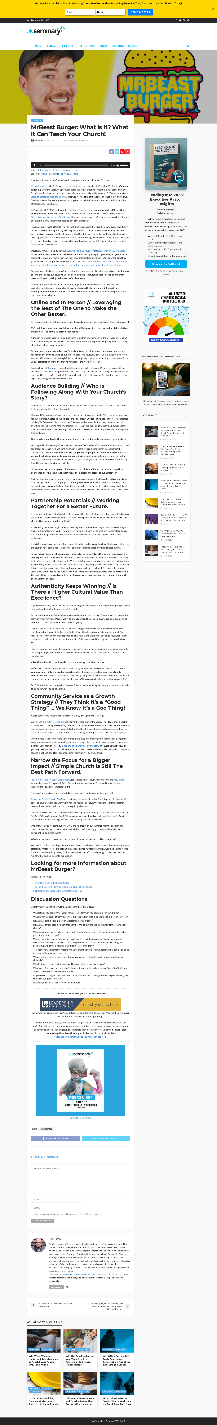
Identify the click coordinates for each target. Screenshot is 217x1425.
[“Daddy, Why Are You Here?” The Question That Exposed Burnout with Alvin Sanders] (151, 519)
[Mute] (117, 165)
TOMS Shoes (57, 721)
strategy (37, 121)
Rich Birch (39, 140)
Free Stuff (68, 46)
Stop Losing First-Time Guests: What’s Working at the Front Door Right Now (117, 1401)
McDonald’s (119, 779)
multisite (34, 1388)
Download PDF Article (80, 1117)
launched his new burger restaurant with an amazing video (97, 250)
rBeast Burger (62, 882)
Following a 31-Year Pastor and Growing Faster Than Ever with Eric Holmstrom (80, 1401)
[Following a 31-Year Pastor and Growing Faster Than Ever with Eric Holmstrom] (80, 1383)
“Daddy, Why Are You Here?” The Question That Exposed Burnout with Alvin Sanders (173, 518)
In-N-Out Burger (62, 217)
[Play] (34, 165)
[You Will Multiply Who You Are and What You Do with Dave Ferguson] (151, 535)
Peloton (48, 368)
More (75, 173)
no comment (69, 140)
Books (103, 46)
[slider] (124, 165)
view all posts (56, 1287)
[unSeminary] (46, 30)
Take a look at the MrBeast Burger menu (50, 779)
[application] (80, 165)
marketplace (83, 140)
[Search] (187, 46)
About (39, 46)
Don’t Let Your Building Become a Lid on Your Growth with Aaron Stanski (43, 1401)
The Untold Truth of (43, 882)
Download (66, 170)
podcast (34, 1349)
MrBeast (105, 180)
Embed (76, 170)
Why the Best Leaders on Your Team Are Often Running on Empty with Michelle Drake (80, 1360)
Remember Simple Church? (44, 799)
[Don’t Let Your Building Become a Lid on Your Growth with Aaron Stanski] (44, 1383)
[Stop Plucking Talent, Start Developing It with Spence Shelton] (151, 468)
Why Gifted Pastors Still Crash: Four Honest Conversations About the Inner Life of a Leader (116, 1360)
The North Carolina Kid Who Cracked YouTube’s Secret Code (62, 886)
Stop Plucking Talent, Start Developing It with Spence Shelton (172, 467)
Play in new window (49, 170)
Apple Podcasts (49, 173)
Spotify (62, 173)
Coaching (118, 46)
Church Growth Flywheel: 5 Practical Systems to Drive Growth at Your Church (86, 1274)
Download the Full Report (166, 264)
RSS (69, 173)
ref (87, 375)
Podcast (52, 46)
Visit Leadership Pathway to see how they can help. (80, 1036)
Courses (133, 46)
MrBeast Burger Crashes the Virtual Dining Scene (57, 890)
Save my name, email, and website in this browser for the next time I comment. (67, 1214)
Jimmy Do (35, 186)
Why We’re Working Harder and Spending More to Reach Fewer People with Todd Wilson (43, 1360)
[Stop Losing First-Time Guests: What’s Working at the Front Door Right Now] (117, 1383)
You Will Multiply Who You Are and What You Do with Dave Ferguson (172, 533)
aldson (45, 186)
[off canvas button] (28, 46)
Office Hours (87, 46)
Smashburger (43, 217)
